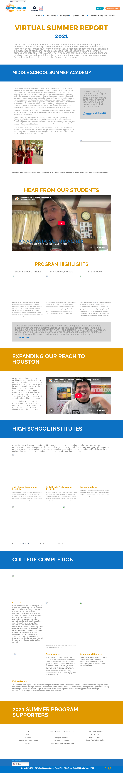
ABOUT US (39, 16)
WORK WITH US (51, 16)
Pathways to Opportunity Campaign (103, 16)
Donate (99, 8)
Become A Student (113, 8)
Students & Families (79, 16)
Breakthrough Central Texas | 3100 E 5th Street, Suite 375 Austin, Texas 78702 (66, 768)
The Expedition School (28, 544)
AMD (95, 302)
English (18, 764)
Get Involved (64, 16)
